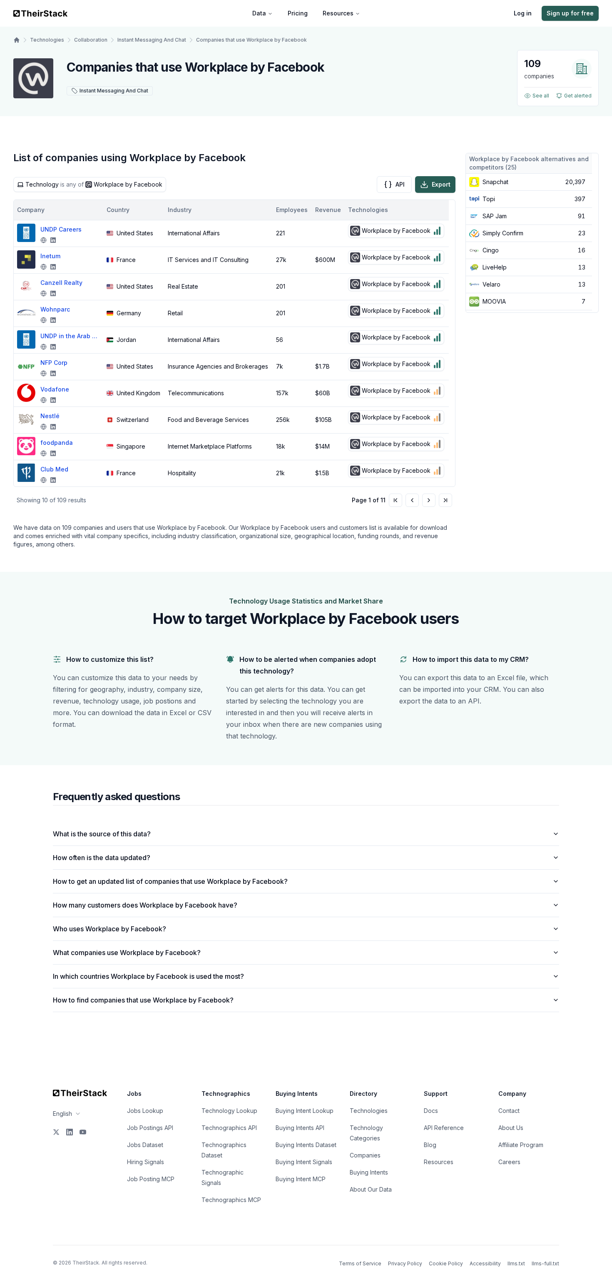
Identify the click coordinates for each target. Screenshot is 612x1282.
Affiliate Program (520, 1144)
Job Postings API (150, 1127)
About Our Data (371, 1189)
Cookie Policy (446, 1263)
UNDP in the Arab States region (69, 335)
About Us (510, 1127)
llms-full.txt (545, 1263)
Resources (338, 13)
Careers (509, 1161)
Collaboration (90, 40)
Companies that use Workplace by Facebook (251, 40)
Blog (430, 1144)
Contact (509, 1110)
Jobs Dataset (145, 1144)
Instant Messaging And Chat (151, 40)
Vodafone (54, 389)
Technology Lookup (229, 1110)
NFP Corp (53, 362)
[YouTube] (83, 1132)
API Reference (444, 1127)
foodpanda (56, 442)
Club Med (54, 469)
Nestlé (50, 415)
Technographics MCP (231, 1199)
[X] (56, 1132)
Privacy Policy (405, 1263)
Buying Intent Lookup (304, 1110)
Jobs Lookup (145, 1110)
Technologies (47, 40)
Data (259, 13)
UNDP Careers (61, 229)
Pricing (298, 13)
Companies (365, 1155)
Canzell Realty (61, 282)
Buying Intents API (300, 1127)
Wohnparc (55, 309)
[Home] (16, 40)
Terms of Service (360, 1263)
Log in (523, 13)
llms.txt (516, 1263)
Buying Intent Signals (304, 1161)
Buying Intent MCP (301, 1178)
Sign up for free (570, 13)
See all (540, 95)
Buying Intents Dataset (306, 1144)
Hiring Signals (145, 1161)
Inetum (50, 255)
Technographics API (229, 1127)
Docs (431, 1110)
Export (441, 184)
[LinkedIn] (69, 1132)
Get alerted (578, 95)
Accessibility (485, 1263)
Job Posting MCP (150, 1178)
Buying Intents (369, 1172)
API (400, 184)
